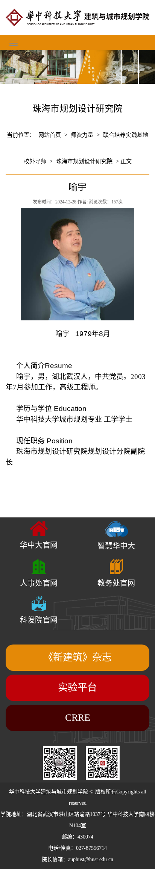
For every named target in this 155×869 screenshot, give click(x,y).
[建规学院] (77, 17)
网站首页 (49, 135)
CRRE (77, 717)
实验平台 (77, 687)
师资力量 (82, 135)
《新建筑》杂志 (77, 657)
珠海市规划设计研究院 (84, 161)
